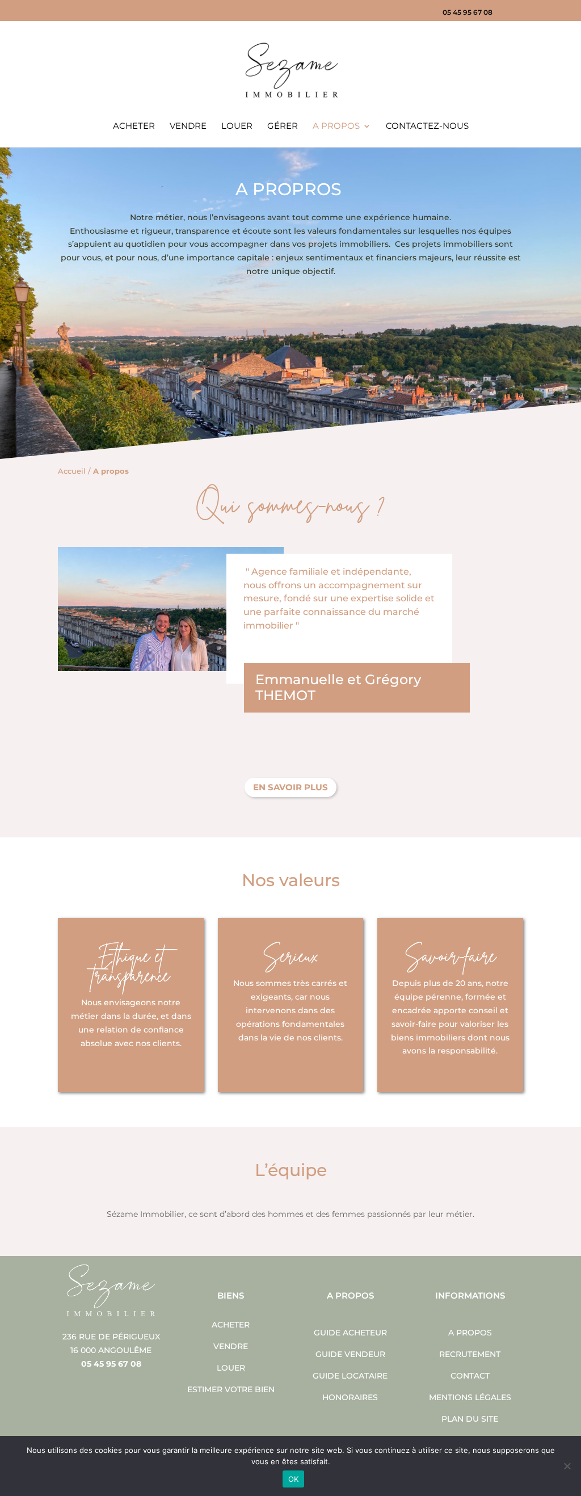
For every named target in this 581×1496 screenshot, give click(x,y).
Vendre (188, 126)
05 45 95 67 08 (467, 12)
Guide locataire (350, 1376)
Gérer (282, 126)
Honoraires (350, 1397)
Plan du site (469, 1419)
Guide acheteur (350, 1333)
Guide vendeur (350, 1354)
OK (293, 1479)
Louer (236, 126)
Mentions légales (470, 1397)
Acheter (134, 126)
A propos (336, 126)
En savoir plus (290, 787)
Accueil (72, 470)
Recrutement (469, 1354)
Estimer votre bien (231, 1389)
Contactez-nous (427, 126)
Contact (470, 1376)
